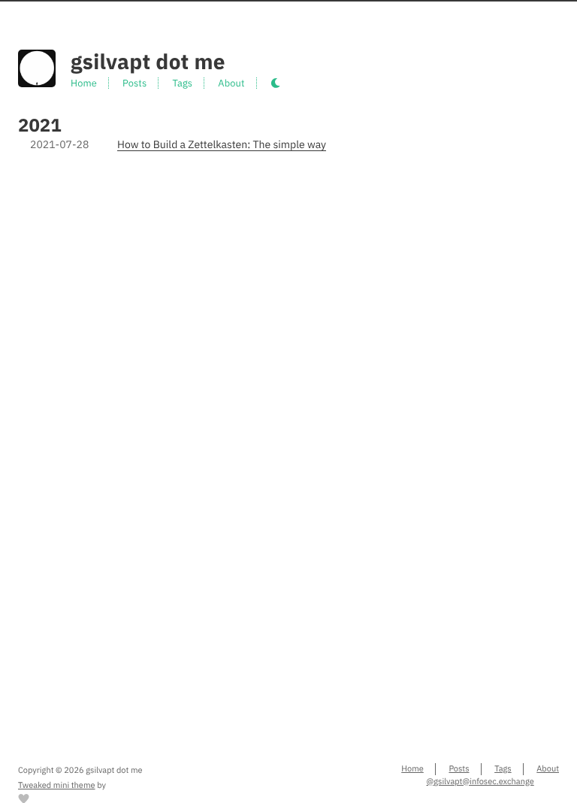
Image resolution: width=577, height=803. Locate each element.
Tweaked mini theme (56, 785)
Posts (134, 83)
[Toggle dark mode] (275, 84)
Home (84, 83)
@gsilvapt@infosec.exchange (479, 782)
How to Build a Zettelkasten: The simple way (221, 144)
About (231, 83)
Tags (182, 83)
